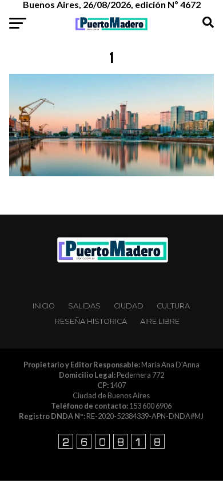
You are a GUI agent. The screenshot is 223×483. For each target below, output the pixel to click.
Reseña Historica (91, 321)
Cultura (173, 306)
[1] (111, 173)
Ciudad (129, 306)
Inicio (44, 306)
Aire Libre (160, 321)
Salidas (84, 306)
